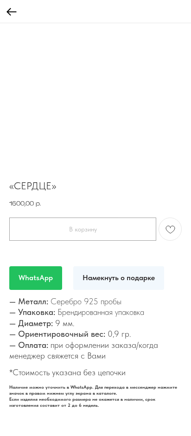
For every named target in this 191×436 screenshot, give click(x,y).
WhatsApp (36, 277)
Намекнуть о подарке (119, 277)
